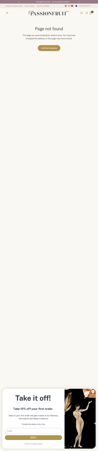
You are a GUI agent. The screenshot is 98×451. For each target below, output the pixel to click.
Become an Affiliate (43, 6)
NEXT (33, 437)
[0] (90, 13)
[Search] (81, 13)
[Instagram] (69, 5)
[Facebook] (65, 5)
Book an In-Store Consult (14, 6)
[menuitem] (15, 6)
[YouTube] (72, 5)
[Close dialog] (93, 391)
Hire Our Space (29, 6)
